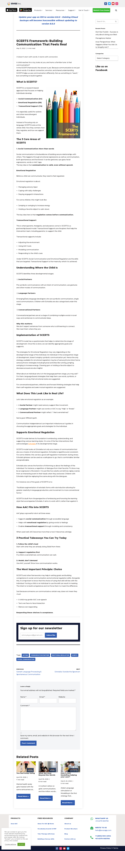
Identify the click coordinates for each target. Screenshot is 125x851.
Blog (66, 834)
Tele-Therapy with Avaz (46, 834)
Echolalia (32, 444)
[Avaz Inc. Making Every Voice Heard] (14, 3)
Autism (25, 655)
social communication (25, 659)
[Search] (116, 10)
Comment (25, 706)
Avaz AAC (14, 823)
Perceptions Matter (103, 38)
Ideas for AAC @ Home (46, 823)
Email (42, 697)
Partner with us (70, 839)
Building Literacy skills (46, 839)
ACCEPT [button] (21, 844)
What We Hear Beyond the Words (47, 774)
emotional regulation (60, 655)
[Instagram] (116, 3)
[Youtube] (113, 3)
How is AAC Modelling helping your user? (69, 775)
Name (23, 697)
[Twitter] (109, 3)
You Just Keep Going (25, 773)
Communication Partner (40, 655)
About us (67, 823)
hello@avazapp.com (103, 830)
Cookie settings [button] (10, 844)
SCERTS (74, 655)
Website (61, 697)
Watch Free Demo (101, 10)
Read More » (22, 797)
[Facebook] (105, 3)
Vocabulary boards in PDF (47, 829)
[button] (42, 10)
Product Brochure (70, 829)
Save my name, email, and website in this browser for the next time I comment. (47, 737)
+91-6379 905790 (102, 821)
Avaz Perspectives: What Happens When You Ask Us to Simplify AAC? (106, 44)
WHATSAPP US (101, 818)
